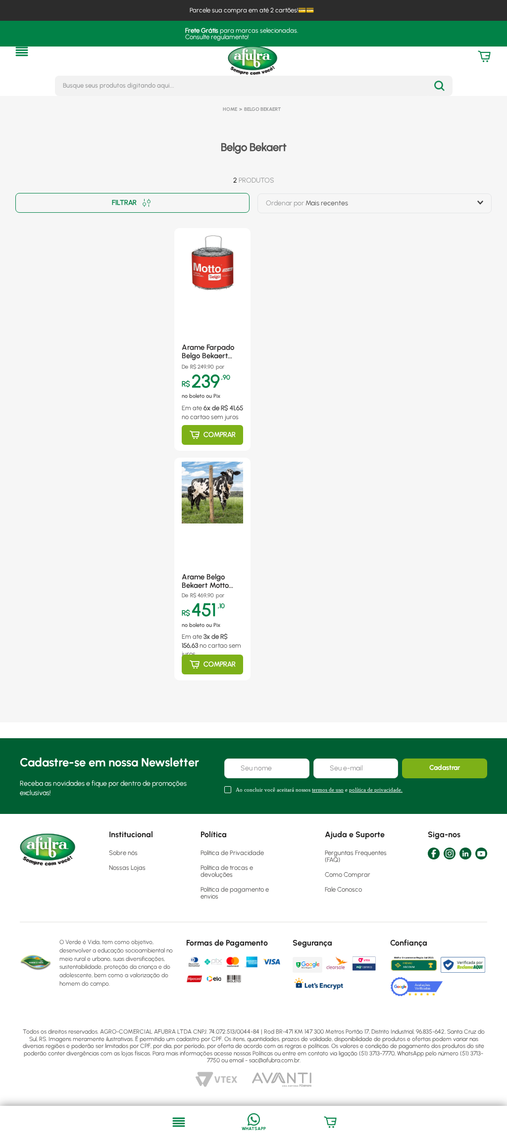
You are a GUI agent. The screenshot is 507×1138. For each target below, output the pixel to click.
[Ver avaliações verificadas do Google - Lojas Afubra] (416, 986)
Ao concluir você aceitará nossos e (319, 790)
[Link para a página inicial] (230, 109)
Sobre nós (123, 852)
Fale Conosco (343, 889)
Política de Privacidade (232, 852)
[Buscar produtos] (439, 86)
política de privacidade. (376, 790)
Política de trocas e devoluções (227, 871)
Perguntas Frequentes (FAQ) (356, 856)
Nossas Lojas (127, 867)
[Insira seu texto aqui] (254, 1122)
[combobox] (254, 86)
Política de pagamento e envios (235, 893)
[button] (21, 51)
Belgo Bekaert (262, 109)
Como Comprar (347, 874)
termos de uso (328, 790)
